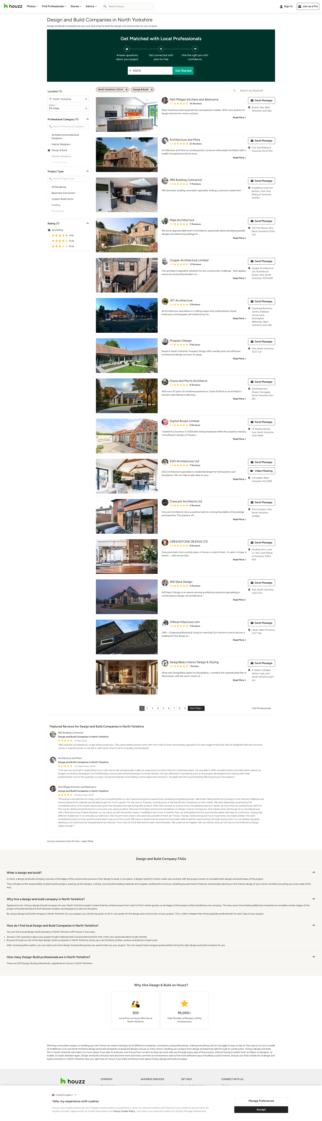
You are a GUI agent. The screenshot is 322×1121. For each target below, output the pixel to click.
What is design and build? (24, 872)
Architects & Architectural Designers (65, 136)
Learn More (87, 841)
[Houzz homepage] (13, 6)
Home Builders (59, 162)
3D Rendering (59, 187)
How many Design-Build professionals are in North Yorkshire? (48, 957)
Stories (74, 6)
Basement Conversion (63, 193)
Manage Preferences (261, 1100)
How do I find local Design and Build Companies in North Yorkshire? (52, 925)
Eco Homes (58, 211)
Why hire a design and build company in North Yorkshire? (46, 899)
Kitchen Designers (61, 156)
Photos (31, 6)
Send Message (263, 100)
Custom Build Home (62, 199)
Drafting (56, 205)
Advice (90, 6)
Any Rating (57, 230)
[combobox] (128, 6)
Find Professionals (53, 6)
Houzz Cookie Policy (124, 1111)
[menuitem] (32, 6)
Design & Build (59, 150)
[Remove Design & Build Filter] (151, 89)
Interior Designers (61, 144)
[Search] (105, 6)
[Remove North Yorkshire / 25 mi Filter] (126, 89)
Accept (261, 1109)
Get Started (183, 71)
